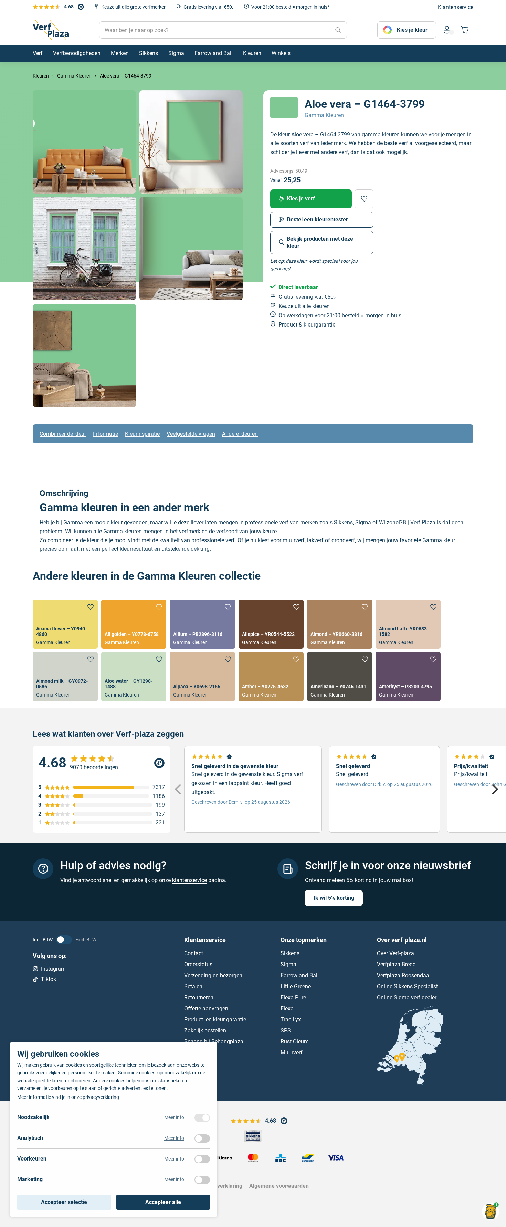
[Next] (494, 789)
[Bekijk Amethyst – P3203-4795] (408, 676)
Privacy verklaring (220, 1186)
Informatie (105, 434)
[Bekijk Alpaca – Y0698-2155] (202, 676)
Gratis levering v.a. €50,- (208, 7)
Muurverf (292, 1052)
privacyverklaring (101, 1097)
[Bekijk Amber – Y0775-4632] (271, 676)
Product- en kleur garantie (215, 1019)
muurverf (294, 540)
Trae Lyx (291, 1019)
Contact (193, 953)
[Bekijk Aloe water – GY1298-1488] (133, 676)
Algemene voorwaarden (279, 1186)
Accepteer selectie (64, 1202)
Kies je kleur (412, 30)
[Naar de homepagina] (51, 30)
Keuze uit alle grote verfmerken (134, 7)
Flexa (287, 1008)
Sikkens (343, 522)
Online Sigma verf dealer (406, 997)
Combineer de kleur (63, 434)
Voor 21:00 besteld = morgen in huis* (290, 7)
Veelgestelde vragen (191, 434)
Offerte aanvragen (206, 1008)
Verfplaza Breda (396, 964)
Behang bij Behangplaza (213, 1041)
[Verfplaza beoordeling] (102, 763)
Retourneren (198, 997)
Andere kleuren (240, 434)
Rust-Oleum (295, 1041)
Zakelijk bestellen (205, 1030)
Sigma (363, 522)
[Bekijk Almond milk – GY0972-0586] (65, 676)
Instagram (53, 969)
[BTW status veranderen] (64, 939)
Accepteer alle (163, 1202)
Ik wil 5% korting (334, 898)
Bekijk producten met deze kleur (320, 242)
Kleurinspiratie (142, 434)
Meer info (174, 1117)
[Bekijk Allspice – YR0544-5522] (271, 624)
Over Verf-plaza (395, 953)
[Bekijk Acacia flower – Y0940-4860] (65, 624)
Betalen (193, 986)
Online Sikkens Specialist (407, 986)
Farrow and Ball (300, 975)
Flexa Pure (293, 997)
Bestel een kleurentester (317, 219)
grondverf (343, 540)
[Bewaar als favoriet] (364, 198)
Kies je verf (301, 198)
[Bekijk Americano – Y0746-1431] (339, 676)
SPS (286, 1030)
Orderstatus (198, 964)
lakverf (315, 540)
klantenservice (189, 880)
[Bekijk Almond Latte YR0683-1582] (408, 624)
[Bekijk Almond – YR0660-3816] (339, 624)
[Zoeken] (338, 30)
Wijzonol (389, 522)
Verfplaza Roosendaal (404, 975)
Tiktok (48, 979)
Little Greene (296, 986)
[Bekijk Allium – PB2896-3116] (202, 624)
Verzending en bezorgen (213, 975)
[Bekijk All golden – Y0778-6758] (133, 624)
